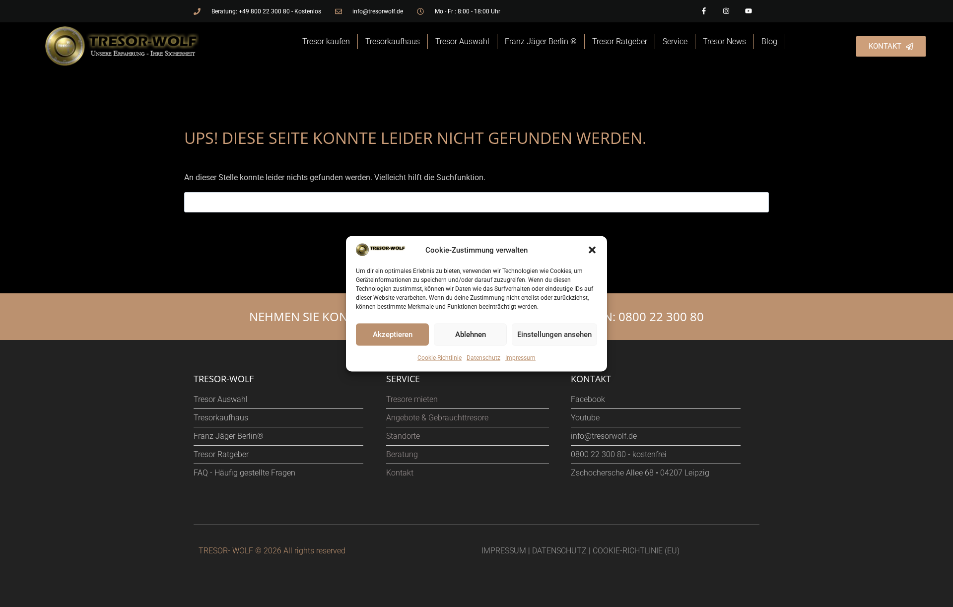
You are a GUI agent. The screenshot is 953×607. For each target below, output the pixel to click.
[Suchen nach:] (476, 202)
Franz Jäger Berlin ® (541, 41)
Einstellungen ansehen (554, 334)
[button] (592, 250)
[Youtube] (748, 11)
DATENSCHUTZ (559, 550)
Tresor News (724, 41)
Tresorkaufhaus (392, 41)
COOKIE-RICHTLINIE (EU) (636, 550)
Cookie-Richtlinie (439, 357)
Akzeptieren (392, 334)
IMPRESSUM (503, 550)
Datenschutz (483, 357)
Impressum (520, 357)
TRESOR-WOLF (224, 379)
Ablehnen (470, 334)
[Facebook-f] (704, 11)
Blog (769, 41)
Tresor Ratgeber (619, 41)
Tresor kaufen (326, 41)
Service (675, 41)
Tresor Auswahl (462, 41)
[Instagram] (726, 11)
